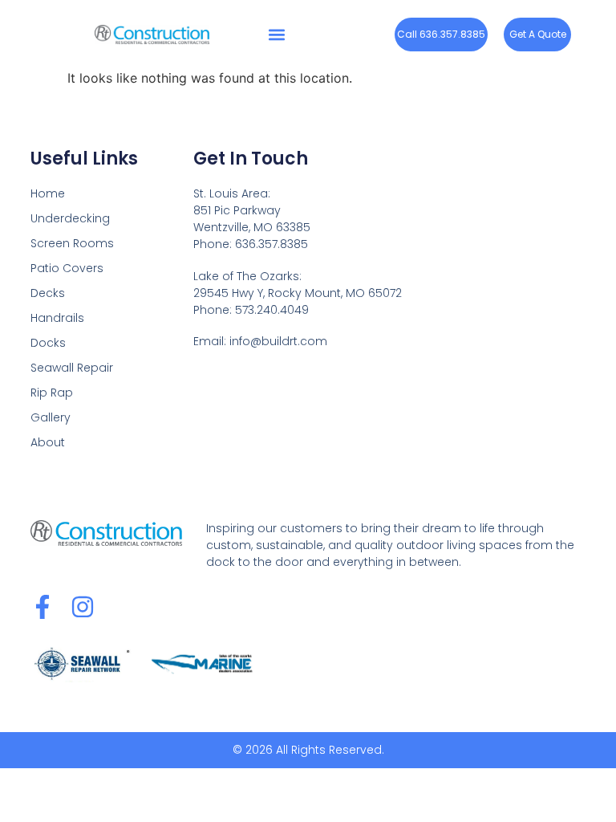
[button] (276, 34)
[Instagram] (83, 607)
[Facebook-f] (42, 607)
